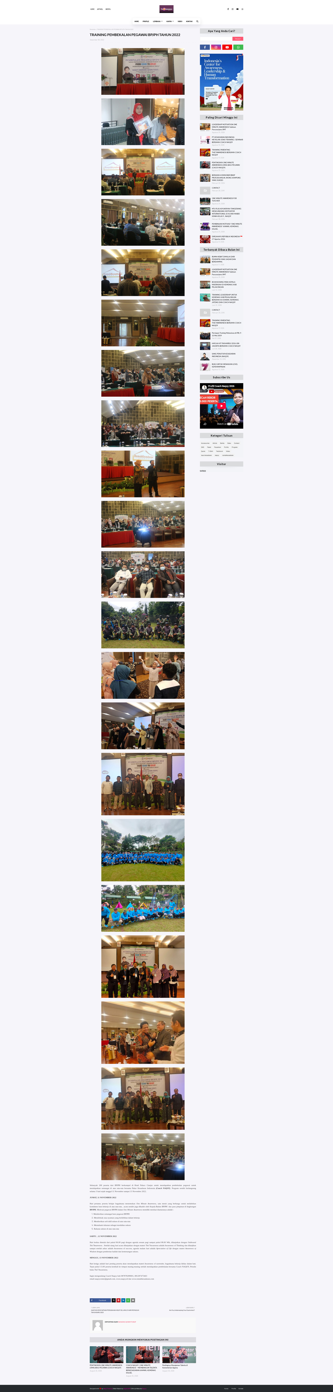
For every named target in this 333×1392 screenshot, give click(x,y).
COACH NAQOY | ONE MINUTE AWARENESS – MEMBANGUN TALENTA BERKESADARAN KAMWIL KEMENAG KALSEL (141, 1369)
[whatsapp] (242, 9)
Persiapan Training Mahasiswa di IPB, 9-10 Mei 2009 (227, 334)
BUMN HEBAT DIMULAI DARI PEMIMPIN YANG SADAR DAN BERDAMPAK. (224, 259)
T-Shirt (210, 451)
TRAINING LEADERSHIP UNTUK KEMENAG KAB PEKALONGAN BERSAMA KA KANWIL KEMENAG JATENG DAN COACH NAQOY (225, 298)
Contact (236, 443)
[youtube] (237, 9)
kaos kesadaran (206, 455)
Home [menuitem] (137, 21)
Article (215, 443)
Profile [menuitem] (146, 21)
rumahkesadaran (227, 455)
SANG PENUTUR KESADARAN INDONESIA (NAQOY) (223, 355)
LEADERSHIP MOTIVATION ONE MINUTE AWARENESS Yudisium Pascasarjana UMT (224, 127)
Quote (203, 451)
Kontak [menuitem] (189, 21)
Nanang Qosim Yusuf (127, 1322)
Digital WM (127, 1388)
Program (235, 447)
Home (92, 9)
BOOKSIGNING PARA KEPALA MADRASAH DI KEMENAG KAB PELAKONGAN (224, 284)
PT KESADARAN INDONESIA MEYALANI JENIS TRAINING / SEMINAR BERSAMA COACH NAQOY (227, 139)
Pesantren (217, 447)
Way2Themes (108, 1388)
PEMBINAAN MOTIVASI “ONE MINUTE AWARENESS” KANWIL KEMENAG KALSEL (227, 226)
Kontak (241, 1388)
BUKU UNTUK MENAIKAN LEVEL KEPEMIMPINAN (225, 365)
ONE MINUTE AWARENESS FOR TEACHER (224, 199)
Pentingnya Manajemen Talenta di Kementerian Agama (175, 1366)
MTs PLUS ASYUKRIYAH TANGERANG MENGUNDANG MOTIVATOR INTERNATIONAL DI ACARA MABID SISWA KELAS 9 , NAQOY (226, 212)
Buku (229, 443)
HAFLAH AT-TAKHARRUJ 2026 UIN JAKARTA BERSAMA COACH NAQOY (226, 344)
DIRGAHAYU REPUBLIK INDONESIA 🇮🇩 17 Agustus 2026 (227, 237)
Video (228, 451)
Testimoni (219, 451)
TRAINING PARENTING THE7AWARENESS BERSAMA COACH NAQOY (226, 152)
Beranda (92, 29)
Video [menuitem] (180, 21)
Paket (209, 447)
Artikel (100, 9)
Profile (226, 447)
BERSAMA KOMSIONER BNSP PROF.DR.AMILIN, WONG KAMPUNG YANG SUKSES (226, 177)
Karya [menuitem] (169, 21)
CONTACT (216, 188)
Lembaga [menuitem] (157, 21)
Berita (108, 9)
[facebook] (228, 9)
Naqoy (144, 1388)
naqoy (217, 455)
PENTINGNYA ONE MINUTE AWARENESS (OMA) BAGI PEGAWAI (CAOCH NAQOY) (106, 1366)
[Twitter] (114, 1300)
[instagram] (232, 9)
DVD (202, 447)
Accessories (205, 443)
